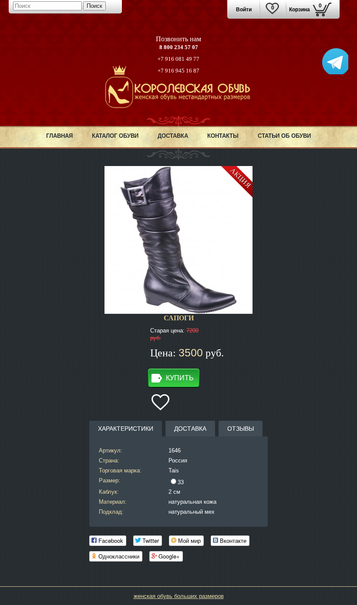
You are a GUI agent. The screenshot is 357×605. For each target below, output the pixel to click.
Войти (244, 10)
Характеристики (125, 428)
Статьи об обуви (284, 136)
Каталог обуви (115, 136)
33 (181, 482)
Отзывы (240, 428)
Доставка (173, 136)
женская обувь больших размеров (179, 596)
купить (180, 378)
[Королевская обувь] (179, 106)
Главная (59, 136)
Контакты (223, 136)
